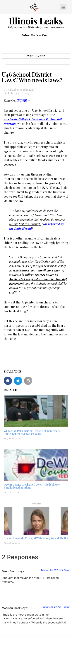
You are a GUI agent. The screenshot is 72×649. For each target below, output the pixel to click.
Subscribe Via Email (36, 35)
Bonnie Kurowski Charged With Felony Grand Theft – (36, 538)
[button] (63, 7)
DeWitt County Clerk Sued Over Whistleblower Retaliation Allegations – (32, 486)
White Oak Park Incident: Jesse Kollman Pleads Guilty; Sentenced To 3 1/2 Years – (32, 432)
